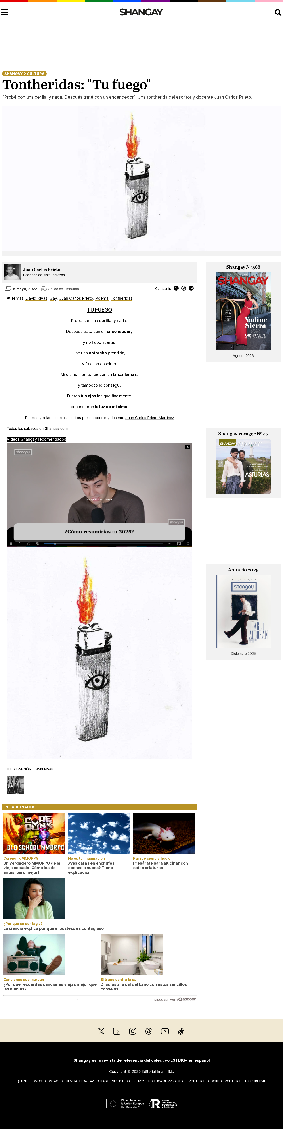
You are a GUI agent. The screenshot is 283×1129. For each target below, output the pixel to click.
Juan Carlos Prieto (41, 270)
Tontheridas (121, 298)
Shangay (13, 73)
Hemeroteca (76, 1081)
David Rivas (36, 298)
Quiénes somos (29, 1081)
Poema (102, 298)
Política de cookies (205, 1081)
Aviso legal (99, 1081)
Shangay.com (56, 428)
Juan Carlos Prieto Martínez (149, 417)
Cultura (35, 73)
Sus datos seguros (128, 1081)
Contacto (54, 1081)
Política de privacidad (167, 1081)
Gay (53, 298)
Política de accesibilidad (245, 1081)
